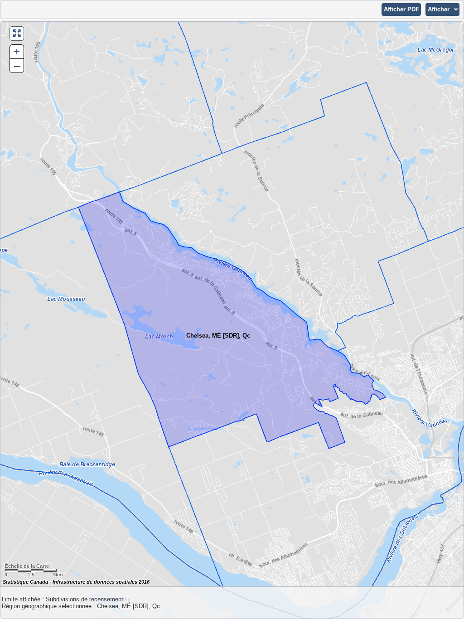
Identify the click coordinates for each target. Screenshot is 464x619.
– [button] (17, 65)
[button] (401, 9)
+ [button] (17, 51)
